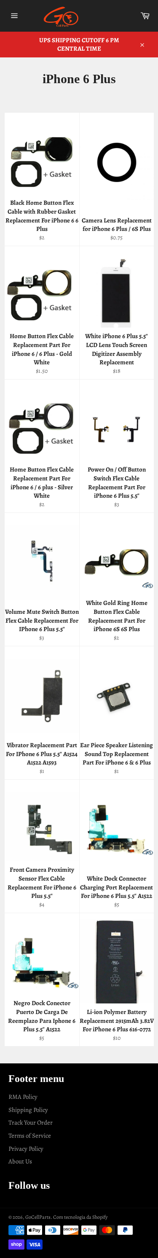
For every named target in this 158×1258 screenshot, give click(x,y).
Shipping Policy (28, 1110)
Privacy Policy (25, 1148)
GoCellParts (38, 1217)
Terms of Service (29, 1135)
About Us (20, 1161)
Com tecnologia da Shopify (80, 1217)
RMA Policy (22, 1097)
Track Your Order (30, 1122)
